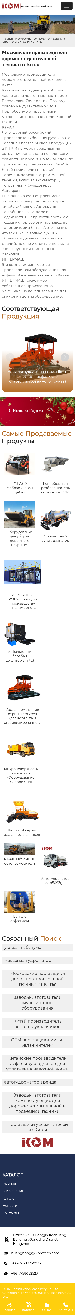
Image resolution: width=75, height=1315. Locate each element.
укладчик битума (22, 947)
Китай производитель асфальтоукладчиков (37, 1024)
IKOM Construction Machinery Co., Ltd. (30, 1289)
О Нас (46, 1307)
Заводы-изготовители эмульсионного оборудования (38, 1003)
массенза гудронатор (27, 960)
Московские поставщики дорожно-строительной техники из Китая (37, 979)
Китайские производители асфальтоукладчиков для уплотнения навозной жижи (37, 1063)
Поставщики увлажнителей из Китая (37, 1127)
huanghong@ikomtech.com (35, 1253)
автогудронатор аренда (30, 1082)
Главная (7, 38)
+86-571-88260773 (26, 1263)
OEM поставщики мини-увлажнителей (37, 1042)
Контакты (65, 1307)
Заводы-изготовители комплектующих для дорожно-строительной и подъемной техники (37, 1103)
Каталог (28, 1307)
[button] (65, 357)
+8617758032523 (24, 1273)
